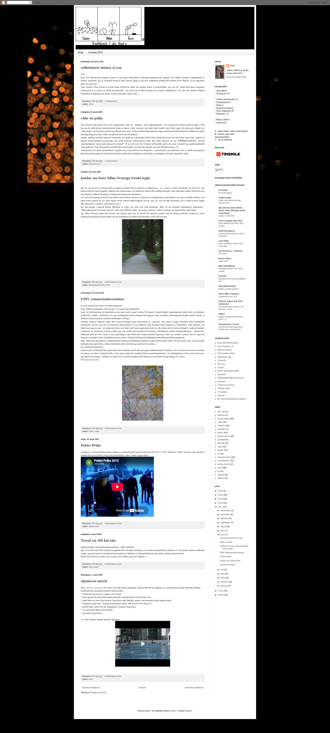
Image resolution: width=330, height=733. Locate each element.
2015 (220, 491)
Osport (220, 367)
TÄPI (232, 66)
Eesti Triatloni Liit (225, 346)
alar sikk (221, 411)
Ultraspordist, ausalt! (228, 324)
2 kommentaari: (111, 161)
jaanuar (224, 586)
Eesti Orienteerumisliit (227, 343)
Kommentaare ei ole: (113, 282)
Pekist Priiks (91, 445)
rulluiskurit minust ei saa (101, 67)
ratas (91, 164)
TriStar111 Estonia (225, 385)
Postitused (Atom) (98, 692)
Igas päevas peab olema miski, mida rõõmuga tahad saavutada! (231, 210)
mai (222, 569)
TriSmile (221, 381)
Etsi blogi (222, 190)
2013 (220, 499)
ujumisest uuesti (94, 581)
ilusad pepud (94, 285)
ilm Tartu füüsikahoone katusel (231, 399)
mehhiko (221, 429)
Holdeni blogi (224, 198)
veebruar (224, 582)
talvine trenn (94, 526)
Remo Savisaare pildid (228, 371)
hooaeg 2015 (95, 52)
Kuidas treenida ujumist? (228, 289)
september (225, 522)
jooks (102, 285)
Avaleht (142, 687)
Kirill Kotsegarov (226, 231)
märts (223, 578)
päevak (220, 443)
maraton (221, 425)
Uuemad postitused (91, 687)
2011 (220, 507)
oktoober (224, 518)
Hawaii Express (224, 350)
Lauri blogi (223, 241)
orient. (91, 431)
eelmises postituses (94, 587)
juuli (222, 530)
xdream (220, 478)
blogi (80, 52)
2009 (220, 595)
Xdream (221, 395)
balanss (221, 415)
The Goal (222, 254)
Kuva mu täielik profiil (236, 77)
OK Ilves (221, 364)
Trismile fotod (223, 388)
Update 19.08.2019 (226, 216)
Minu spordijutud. (226, 266)
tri (93, 104)
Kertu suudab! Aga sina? (230, 221)
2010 (220, 591)
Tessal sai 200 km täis (98, 540)
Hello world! (223, 261)
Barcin (174, 711)
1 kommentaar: (111, 101)
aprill (223, 574)
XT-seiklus (222, 392)
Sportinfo (221, 374)
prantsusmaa (223, 436)
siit (82, 619)
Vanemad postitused (194, 687)
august (223, 526)
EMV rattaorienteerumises (102, 299)
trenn (96, 164)
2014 (220, 495)
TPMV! (221, 314)
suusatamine (223, 460)
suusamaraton (224, 457)
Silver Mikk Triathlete (228, 294)
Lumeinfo (221, 360)
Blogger (188, 711)
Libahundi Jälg (224, 357)
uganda (221, 475)
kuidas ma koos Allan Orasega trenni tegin (115, 178)
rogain (220, 450)
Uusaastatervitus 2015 (227, 296)
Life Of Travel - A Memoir (230, 251)
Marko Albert (224, 258)
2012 (220, 503)
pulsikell (221, 439)
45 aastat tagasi (225, 193)
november (225, 514)
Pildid (83, 359)
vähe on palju (92, 118)
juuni (223, 534)
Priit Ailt (222, 276)
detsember (225, 510)
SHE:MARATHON (226, 286)
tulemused (94, 359)
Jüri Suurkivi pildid (226, 353)
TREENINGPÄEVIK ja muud (230, 378)
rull (90, 104)
